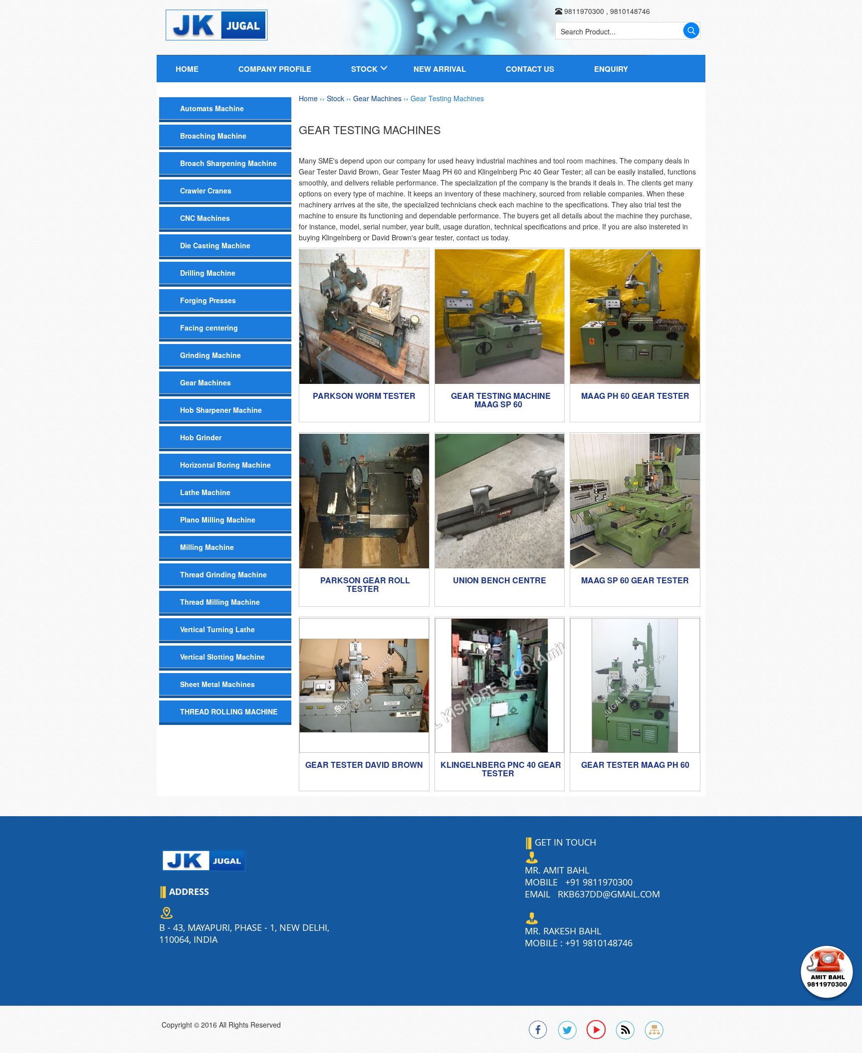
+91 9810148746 (599, 943)
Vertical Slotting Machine (222, 657)
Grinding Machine (210, 355)
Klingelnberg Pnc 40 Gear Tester (500, 769)
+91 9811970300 (599, 882)
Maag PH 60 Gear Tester (635, 395)
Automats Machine (212, 108)
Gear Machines (205, 382)
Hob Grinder (200, 437)
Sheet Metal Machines (217, 684)
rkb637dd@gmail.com (609, 894)
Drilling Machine (207, 273)
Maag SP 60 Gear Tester (635, 580)
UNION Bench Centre (499, 580)
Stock (364, 68)
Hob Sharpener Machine (221, 410)
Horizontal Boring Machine (225, 465)
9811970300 (584, 11)
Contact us (530, 68)
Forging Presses (208, 300)
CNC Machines (205, 218)
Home (187, 68)
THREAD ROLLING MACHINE (228, 711)
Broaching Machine (213, 136)
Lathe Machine (205, 492)
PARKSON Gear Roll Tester (365, 584)
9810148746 (629, 11)
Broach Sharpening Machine (228, 163)
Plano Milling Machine (217, 520)
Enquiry (611, 68)
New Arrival (440, 68)
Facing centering (209, 328)
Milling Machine (207, 547)
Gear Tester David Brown (364, 764)
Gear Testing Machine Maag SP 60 (501, 400)
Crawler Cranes (205, 190)
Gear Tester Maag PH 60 (635, 764)
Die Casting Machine (215, 245)
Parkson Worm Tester (364, 395)
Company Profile (274, 68)
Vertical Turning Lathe (217, 629)
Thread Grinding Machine (223, 574)
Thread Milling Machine (220, 602)
